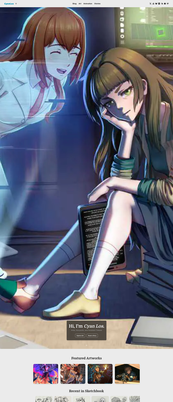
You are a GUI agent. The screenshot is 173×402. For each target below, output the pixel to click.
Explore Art (80, 335)
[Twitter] (150, 4)
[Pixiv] (159, 4)
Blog (74, 4)
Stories (97, 4)
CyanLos (9, 3)
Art (80, 4)
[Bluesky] (156, 4)
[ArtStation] (153, 4)
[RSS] (162, 4)
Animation (87, 4)
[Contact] (165, 4)
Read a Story (92, 335)
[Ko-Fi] (168, 4)
